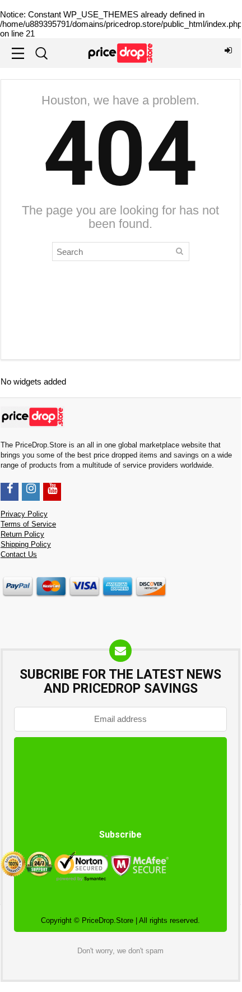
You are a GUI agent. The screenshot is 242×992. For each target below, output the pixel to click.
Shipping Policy (26, 544)
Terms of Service (28, 524)
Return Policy (22, 534)
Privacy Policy (24, 514)
